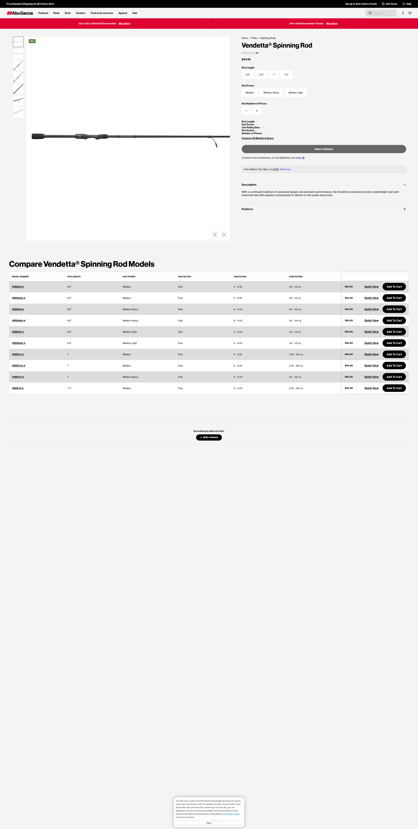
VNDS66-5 (18, 286)
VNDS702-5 (18, 365)
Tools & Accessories (102, 13)
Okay (209, 823)
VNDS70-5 (18, 354)
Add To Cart (394, 286)
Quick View (371, 286)
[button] (215, 234)
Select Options (323, 149)
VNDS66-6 (18, 309)
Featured (43, 13)
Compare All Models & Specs (258, 138)
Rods (68, 13)
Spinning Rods (267, 38)
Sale (134, 13)
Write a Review (212, 438)
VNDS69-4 (18, 331)
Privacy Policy (233, 814)
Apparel (122, 13)
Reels (56, 13)
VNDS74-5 (18, 388)
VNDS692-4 (18, 343)
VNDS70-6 (18, 377)
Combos (80, 13)
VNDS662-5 (18, 298)
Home (245, 38)
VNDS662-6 (18, 320)
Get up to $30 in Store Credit (361, 3)
